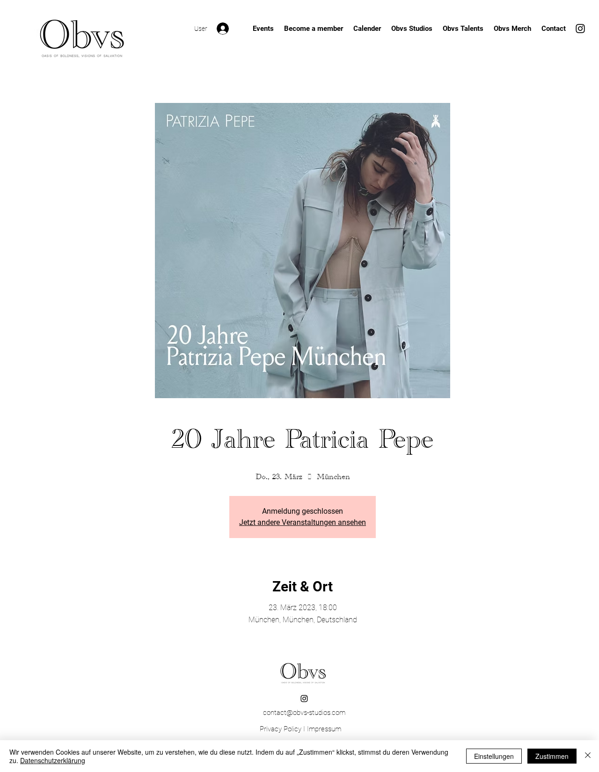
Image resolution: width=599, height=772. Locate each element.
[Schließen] (587, 756)
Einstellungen (494, 756)
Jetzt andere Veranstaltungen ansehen (302, 522)
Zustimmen (552, 756)
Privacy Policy (280, 729)
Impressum (324, 729)
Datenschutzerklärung (52, 760)
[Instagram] (580, 28)
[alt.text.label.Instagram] (304, 698)
